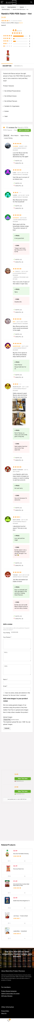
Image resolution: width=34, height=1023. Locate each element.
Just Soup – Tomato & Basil (20, 915)
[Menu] (2, 2)
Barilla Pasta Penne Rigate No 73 (21, 900)
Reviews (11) (18, 66)
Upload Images (7, 717)
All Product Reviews (6, 996)
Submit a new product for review (10, 993)
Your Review (7, 637)
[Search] (31, 2)
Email (5, 686)
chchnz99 (16, 217)
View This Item (22, 778)
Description (7, 66)
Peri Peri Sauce (5, 9)
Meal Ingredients (12, 7)
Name (5, 679)
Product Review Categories (9, 991)
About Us (3, 1013)
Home (2, 7)
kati (14, 321)
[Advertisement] (17, 751)
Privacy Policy (5, 1011)
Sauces (22, 7)
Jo (13, 271)
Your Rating (6, 632)
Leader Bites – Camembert (20, 931)
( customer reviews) (16, 20)
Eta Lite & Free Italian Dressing (21, 853)
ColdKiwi (15, 146)
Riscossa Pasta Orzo (18, 869)
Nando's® (3, 25)
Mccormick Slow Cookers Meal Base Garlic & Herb (21, 884)
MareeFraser (16, 346)
